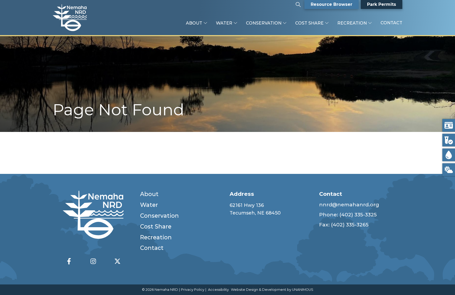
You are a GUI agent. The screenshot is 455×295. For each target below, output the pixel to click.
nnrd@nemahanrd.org (349, 204)
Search (298, 2)
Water (224, 23)
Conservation (263, 23)
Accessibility (218, 290)
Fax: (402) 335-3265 (344, 224)
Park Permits (381, 4)
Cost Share (309, 23)
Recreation (352, 23)
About (194, 23)
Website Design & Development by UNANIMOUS (272, 290)
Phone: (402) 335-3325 (348, 214)
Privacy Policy (192, 290)
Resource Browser (331, 4)
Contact (391, 22)
